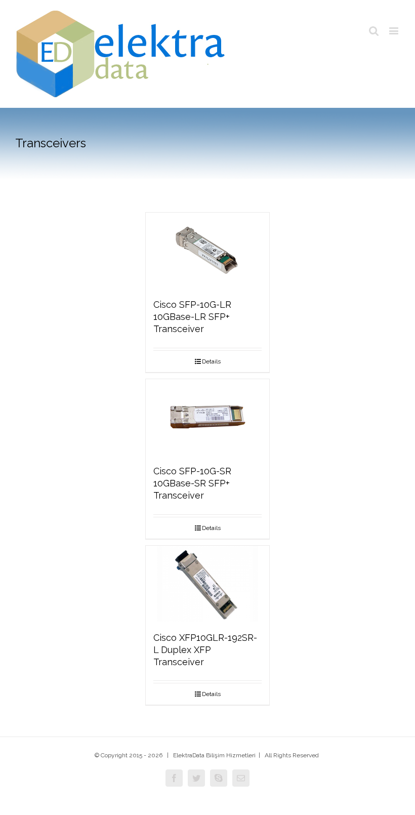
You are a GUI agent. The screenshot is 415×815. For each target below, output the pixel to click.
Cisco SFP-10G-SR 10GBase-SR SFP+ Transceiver (192, 483)
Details (211, 361)
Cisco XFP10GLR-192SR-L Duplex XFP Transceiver (205, 649)
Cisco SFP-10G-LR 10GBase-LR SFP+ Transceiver (192, 316)
